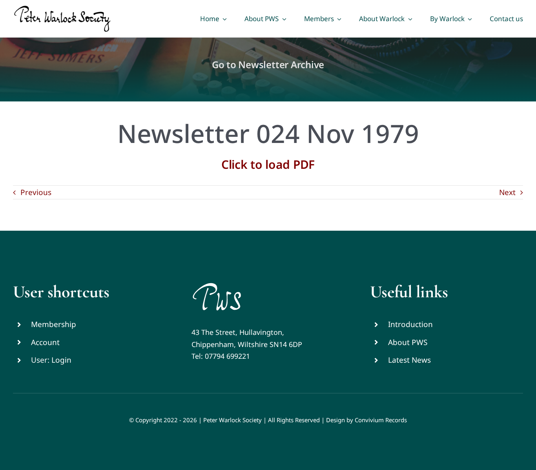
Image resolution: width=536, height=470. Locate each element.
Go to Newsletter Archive (268, 64)
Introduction (410, 324)
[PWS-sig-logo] (216, 285)
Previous (35, 192)
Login (61, 360)
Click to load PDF (268, 164)
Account (45, 342)
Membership (53, 324)
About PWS (407, 342)
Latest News (409, 360)
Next (507, 192)
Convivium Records (381, 420)
